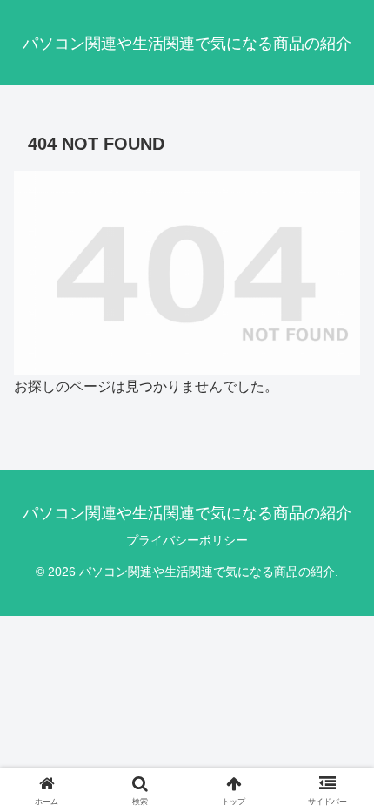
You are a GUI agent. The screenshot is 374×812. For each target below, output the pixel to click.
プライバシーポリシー (187, 540)
